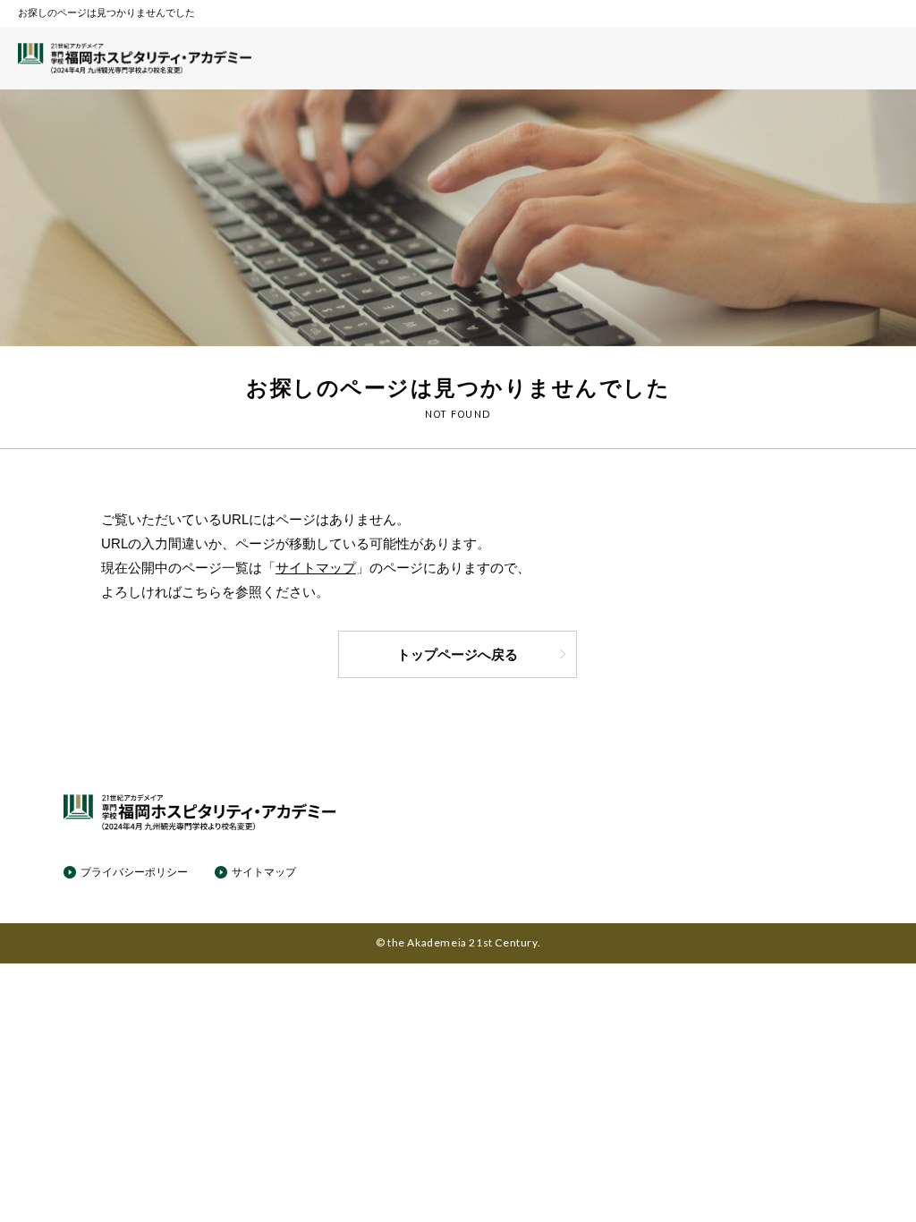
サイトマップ (316, 567)
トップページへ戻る (457, 654)
